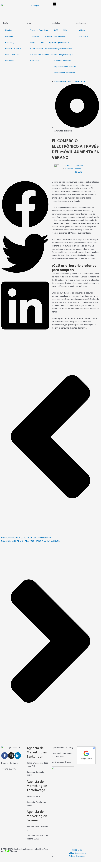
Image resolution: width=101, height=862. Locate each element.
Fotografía (83, 36)
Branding (9, 36)
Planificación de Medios (64, 73)
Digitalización (79, 81)
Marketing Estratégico (63, 54)
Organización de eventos (65, 66)
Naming (8, 30)
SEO (56, 30)
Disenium (14, 851)
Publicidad (9, 60)
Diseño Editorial (12, 54)
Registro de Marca (13, 48)
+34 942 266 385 (8, 769)
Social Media (59, 36)
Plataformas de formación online (44, 48)
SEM (65, 30)
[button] (76, 4)
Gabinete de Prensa (62, 60)
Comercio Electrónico (39, 30)
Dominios (49, 36)
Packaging (9, 42)
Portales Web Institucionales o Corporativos (49, 54)
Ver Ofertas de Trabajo (61, 762)
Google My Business (63, 48)
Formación (34, 60)
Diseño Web (35, 36)
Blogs (32, 42)
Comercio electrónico (63, 81)
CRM (42, 42)
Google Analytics (61, 42)
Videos (82, 30)
